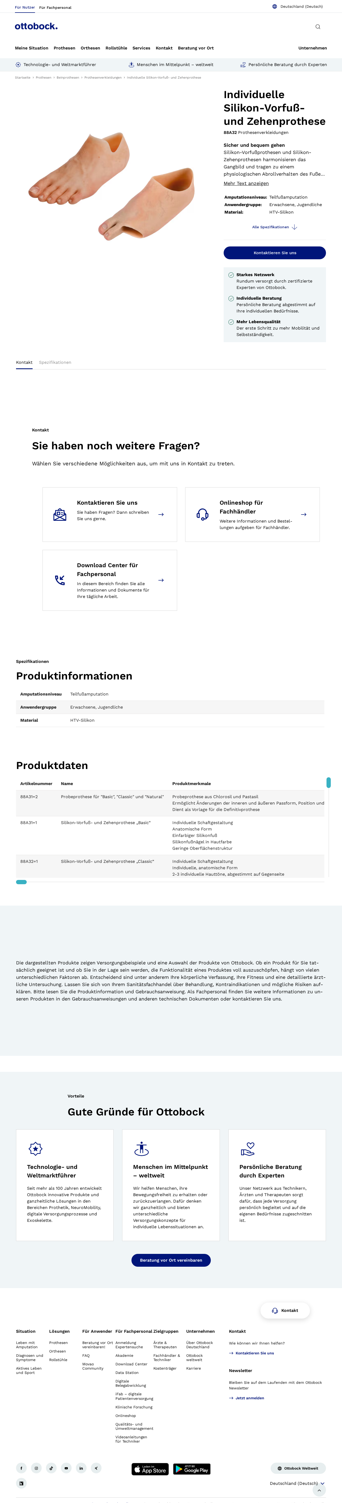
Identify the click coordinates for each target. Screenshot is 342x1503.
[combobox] (297, 6)
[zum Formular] (162, 514)
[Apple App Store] (150, 1469)
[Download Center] (162, 580)
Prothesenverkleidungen (103, 77)
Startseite (22, 77)
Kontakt (237, 1331)
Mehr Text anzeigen (246, 183)
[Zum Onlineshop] (305, 514)
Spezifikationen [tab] (55, 362)
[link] (31, 48)
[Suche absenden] (318, 27)
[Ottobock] (36, 27)
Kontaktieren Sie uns (275, 252)
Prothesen (43, 77)
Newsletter (240, 1370)
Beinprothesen (68, 77)
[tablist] (171, 364)
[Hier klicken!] (21, 1468)
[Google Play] (192, 1469)
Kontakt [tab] (24, 362)
